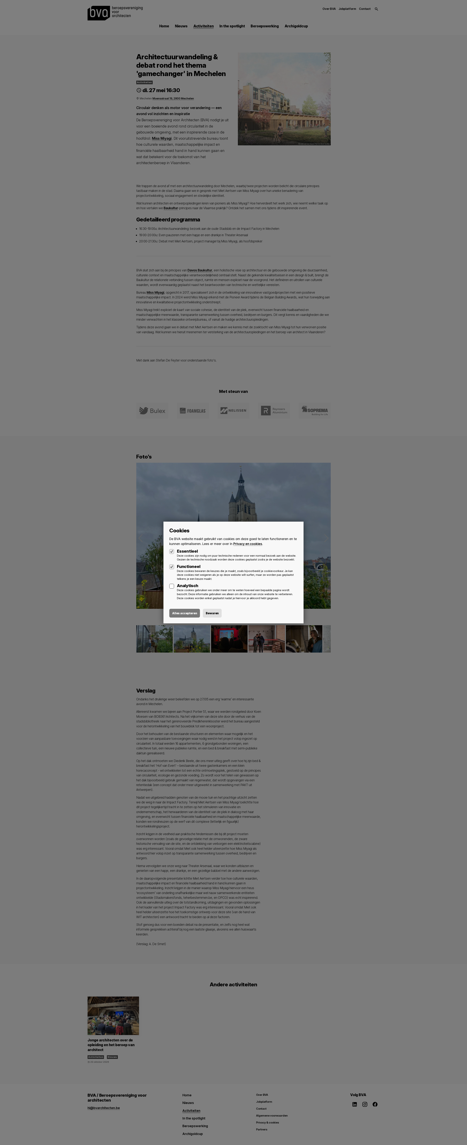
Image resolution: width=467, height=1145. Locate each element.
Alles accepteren (184, 613)
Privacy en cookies (247, 544)
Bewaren (212, 613)
